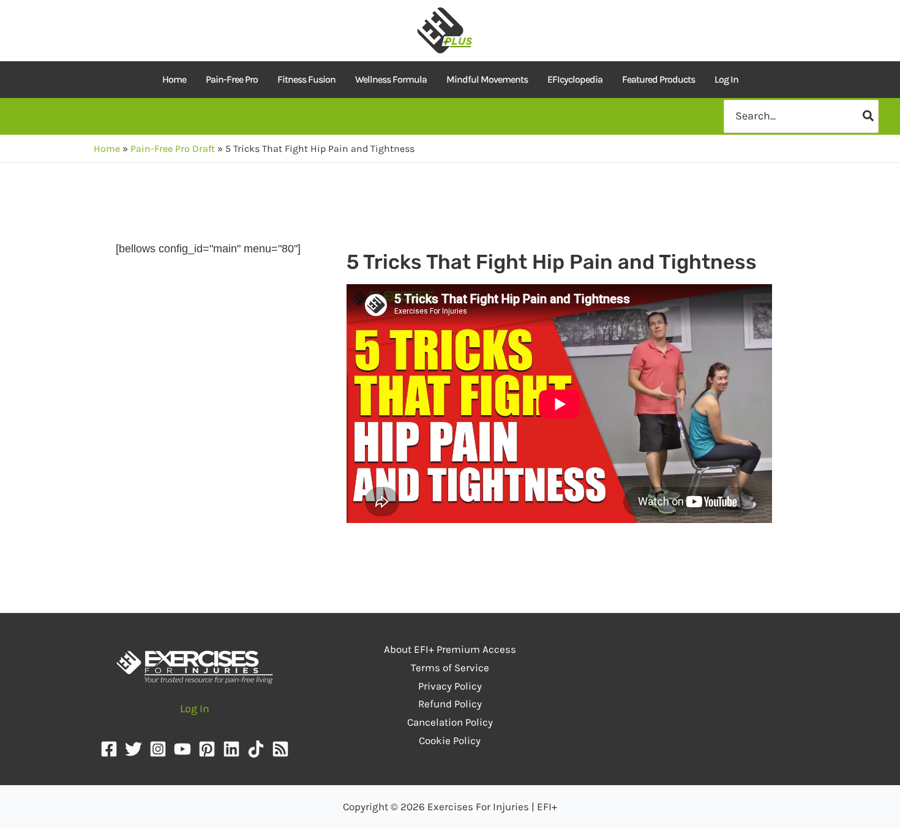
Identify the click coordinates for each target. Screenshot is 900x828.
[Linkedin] (231, 749)
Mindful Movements (487, 79)
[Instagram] (158, 749)
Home (174, 79)
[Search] (868, 116)
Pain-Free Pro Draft (172, 148)
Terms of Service (450, 667)
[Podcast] (280, 749)
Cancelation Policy (450, 722)
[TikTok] (255, 749)
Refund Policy (450, 704)
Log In (726, 79)
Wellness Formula (391, 79)
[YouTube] (182, 749)
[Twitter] (133, 749)
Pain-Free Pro (232, 79)
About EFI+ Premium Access (450, 649)
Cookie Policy (450, 740)
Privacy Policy (450, 686)
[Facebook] (109, 749)
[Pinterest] (207, 749)
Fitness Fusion (306, 79)
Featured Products (658, 79)
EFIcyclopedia (574, 79)
